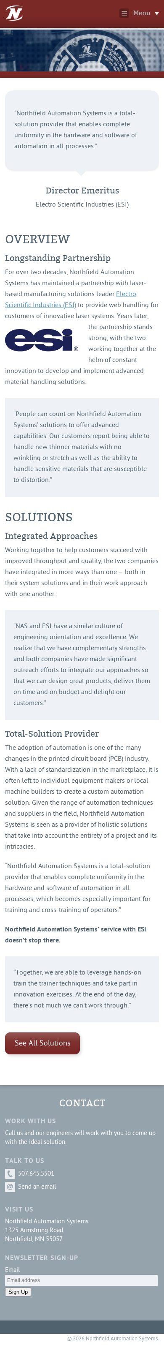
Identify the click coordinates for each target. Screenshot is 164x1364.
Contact (82, 1103)
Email (12, 1270)
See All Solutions (43, 1043)
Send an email (36, 1187)
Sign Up (18, 1292)
